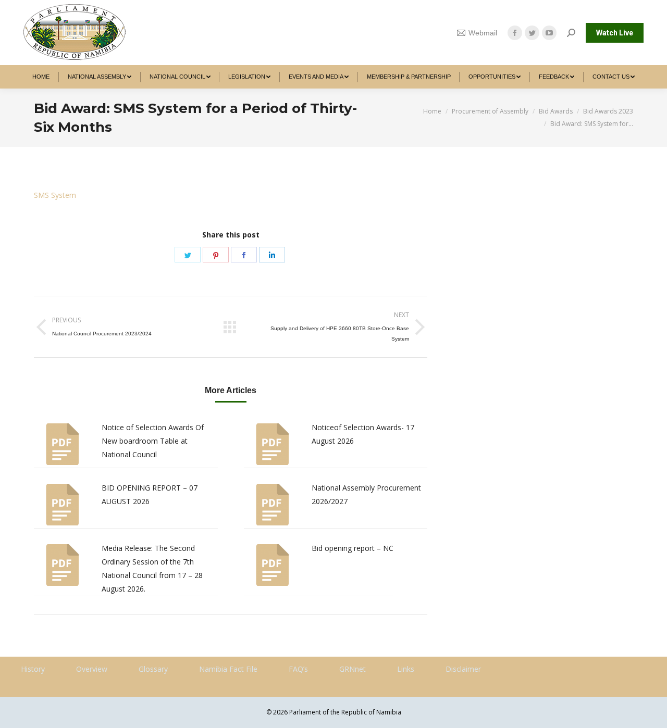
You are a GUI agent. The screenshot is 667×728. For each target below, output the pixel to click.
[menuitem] (41, 76)
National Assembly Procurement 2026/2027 (366, 494)
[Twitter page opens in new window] (532, 33)
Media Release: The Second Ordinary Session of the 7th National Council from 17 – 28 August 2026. (152, 568)
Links (405, 669)
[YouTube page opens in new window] (549, 33)
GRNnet (352, 669)
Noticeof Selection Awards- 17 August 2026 (363, 434)
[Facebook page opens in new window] (515, 33)
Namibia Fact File (228, 669)
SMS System (55, 195)
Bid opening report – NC (352, 548)
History (33, 669)
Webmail (482, 33)
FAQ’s (298, 669)
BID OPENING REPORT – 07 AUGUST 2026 (149, 494)
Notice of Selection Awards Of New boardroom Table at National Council (153, 440)
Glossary (153, 669)
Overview (91, 669)
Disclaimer (463, 669)
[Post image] (62, 444)
